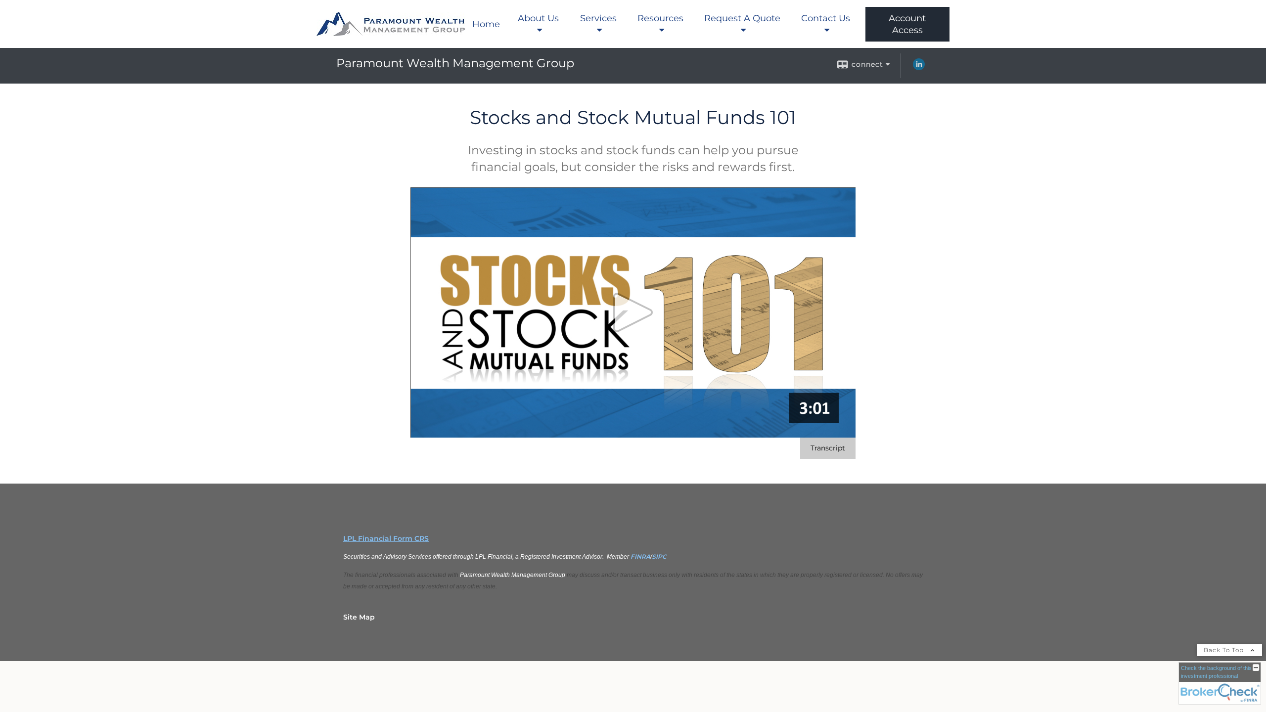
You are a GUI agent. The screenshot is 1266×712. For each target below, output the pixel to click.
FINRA (640, 556)
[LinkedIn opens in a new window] (919, 67)
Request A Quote (742, 18)
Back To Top (1225, 650)
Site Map (359, 617)
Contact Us (825, 18)
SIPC (659, 556)
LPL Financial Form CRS (386, 538)
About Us (538, 18)
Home (486, 24)
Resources (660, 18)
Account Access (907, 24)
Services (598, 18)
